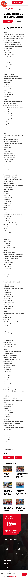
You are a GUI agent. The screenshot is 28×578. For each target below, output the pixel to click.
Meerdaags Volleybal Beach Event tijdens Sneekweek (8, 492)
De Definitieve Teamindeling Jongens (8, 508)
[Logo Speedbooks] (8, 554)
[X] (5, 567)
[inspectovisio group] (19, 554)
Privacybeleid (12, 576)
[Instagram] (5, 563)
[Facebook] (7, 563)
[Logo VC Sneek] (4, 4)
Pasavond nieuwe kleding (7, 475)
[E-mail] (5, 457)
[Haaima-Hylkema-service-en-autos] (19, 543)
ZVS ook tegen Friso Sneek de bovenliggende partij (21, 492)
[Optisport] (19, 549)
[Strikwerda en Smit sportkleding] (8, 543)
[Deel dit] (9, 457)
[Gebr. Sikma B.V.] (12, 531)
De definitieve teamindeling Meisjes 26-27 (20, 508)
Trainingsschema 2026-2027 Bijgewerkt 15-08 (22, 475)
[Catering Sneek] (8, 549)
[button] (26, 3)
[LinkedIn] (7, 567)
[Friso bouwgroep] (12, 524)
